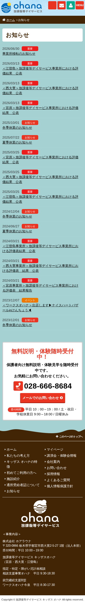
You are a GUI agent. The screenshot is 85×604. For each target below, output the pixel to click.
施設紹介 (13, 479)
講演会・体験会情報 (61, 455)
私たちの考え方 (18, 455)
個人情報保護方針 (60, 486)
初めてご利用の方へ (21, 473)
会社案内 (53, 462)
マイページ (71, 5)
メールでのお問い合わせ (40, 398)
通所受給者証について (23, 485)
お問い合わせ (61, 5)
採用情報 (53, 474)
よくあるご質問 (58, 480)
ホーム (10, 20)
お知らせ (13, 491)
